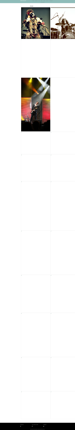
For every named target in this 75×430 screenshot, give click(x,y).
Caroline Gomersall (23, 0)
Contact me (47, 0)
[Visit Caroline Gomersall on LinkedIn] (43, 426)
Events (39, 0)
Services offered (51, 0)
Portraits (33, 0)
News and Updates (43, 2)
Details (41, 0)
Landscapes (36, 0)
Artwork (44, 0)
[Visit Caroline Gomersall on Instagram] (20, 426)
